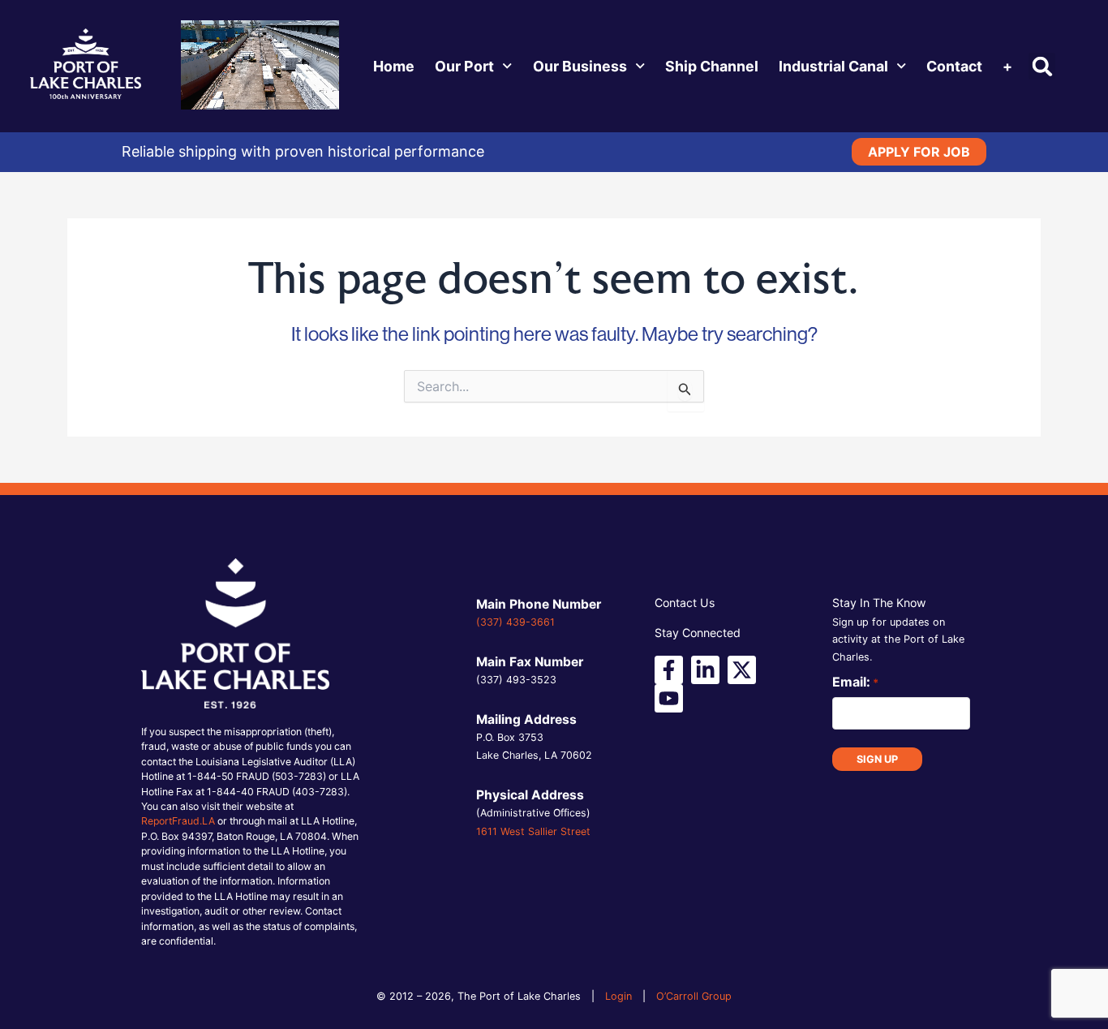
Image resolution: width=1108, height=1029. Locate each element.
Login (618, 996)
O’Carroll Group (694, 996)
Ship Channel (711, 66)
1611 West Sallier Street (533, 831)
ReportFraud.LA (178, 821)
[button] (1042, 66)
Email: (855, 682)
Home (393, 66)
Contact (954, 66)
